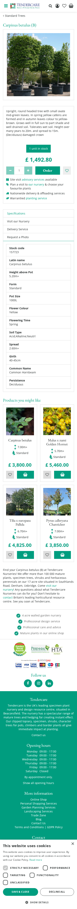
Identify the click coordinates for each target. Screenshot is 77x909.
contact (8, 597)
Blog (38, 819)
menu (6, 6)
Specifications (16, 213)
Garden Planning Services (38, 807)
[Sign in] (57, 6)
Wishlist (10, 475)
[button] (38, 902)
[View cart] (71, 6)
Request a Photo (18, 237)
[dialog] (38, 874)
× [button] (72, 843)
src (50, 6)
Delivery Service (17, 229)
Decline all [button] (57, 891)
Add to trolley (25, 475)
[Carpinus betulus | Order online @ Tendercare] (38, 64)
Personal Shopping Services (38, 803)
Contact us (39, 735)
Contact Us (38, 823)
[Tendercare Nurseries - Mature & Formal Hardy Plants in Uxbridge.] (25, 6)
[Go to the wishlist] (64, 6)
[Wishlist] (64, 6)
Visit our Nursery (18, 221)
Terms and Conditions (29, 827)
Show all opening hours (38, 783)
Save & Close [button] (20, 891)
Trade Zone (38, 815)
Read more (35, 859)
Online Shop (38, 799)
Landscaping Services (38, 811)
